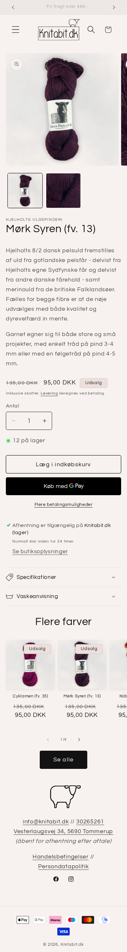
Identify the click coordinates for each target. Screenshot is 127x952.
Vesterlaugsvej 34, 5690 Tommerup (63, 831)
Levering (49, 393)
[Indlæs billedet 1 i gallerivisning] (25, 190)
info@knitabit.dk (46, 822)
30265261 (90, 822)
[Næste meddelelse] (114, 7)
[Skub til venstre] (48, 740)
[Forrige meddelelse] (13, 7)
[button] (15, 29)
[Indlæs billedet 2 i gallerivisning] (63, 190)
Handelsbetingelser (61, 857)
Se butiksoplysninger (40, 552)
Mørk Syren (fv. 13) (82, 696)
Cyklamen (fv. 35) (30, 696)
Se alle (63, 760)
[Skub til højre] (79, 740)
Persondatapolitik (63, 866)
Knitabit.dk (72, 944)
